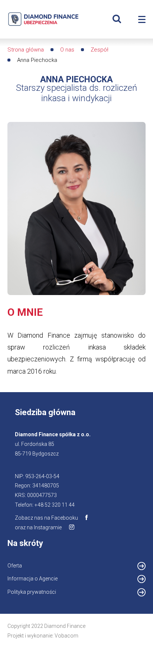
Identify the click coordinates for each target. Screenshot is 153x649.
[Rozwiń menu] (142, 19)
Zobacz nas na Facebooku (46, 518)
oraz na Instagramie (38, 527)
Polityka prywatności (31, 592)
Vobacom (66, 636)
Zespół (99, 49)
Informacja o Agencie (32, 579)
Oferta (14, 566)
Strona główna (25, 49)
